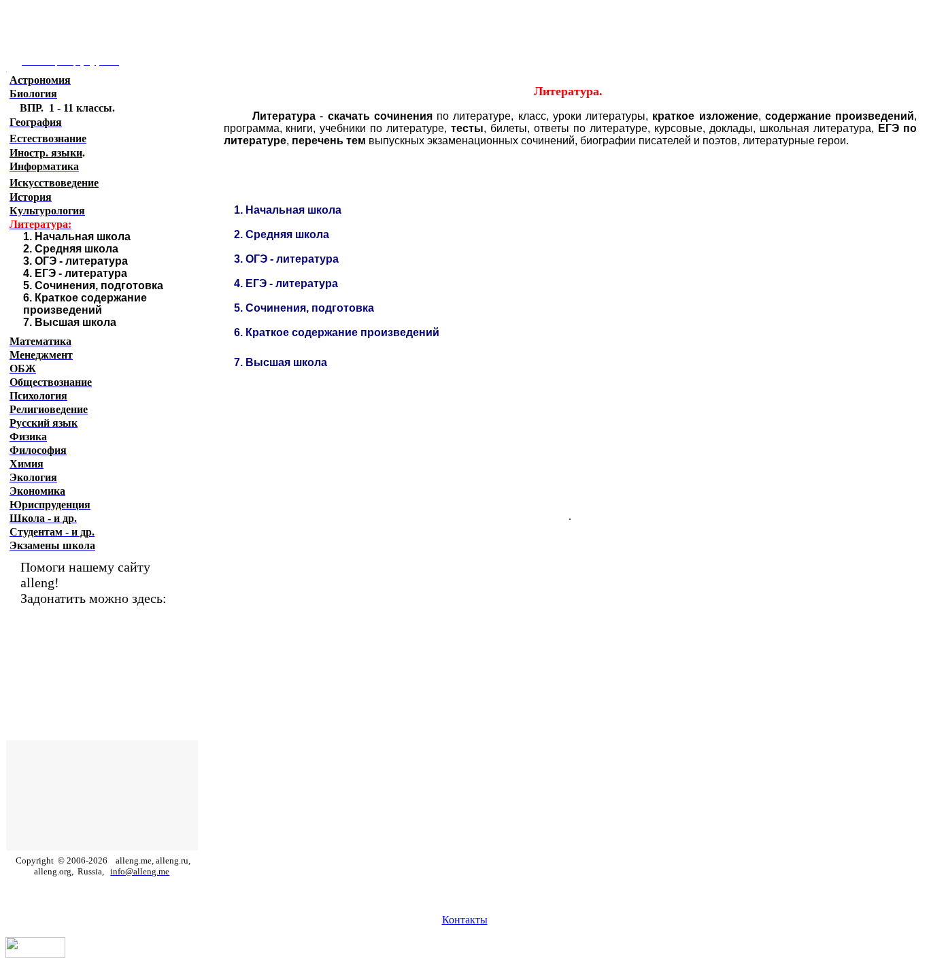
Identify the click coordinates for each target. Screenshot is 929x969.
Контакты (465, 919)
